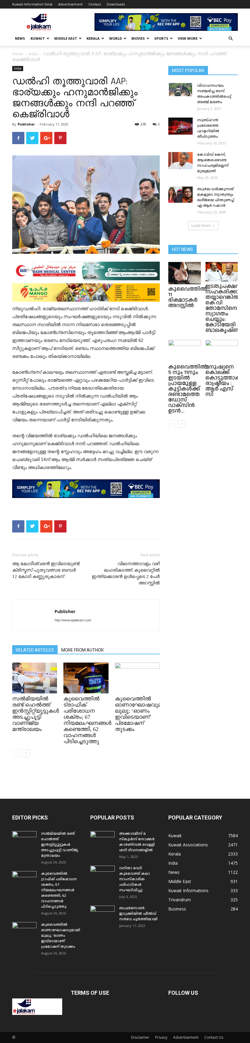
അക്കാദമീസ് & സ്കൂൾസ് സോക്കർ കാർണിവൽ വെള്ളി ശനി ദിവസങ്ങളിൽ (137, 842)
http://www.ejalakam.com (73, 620)
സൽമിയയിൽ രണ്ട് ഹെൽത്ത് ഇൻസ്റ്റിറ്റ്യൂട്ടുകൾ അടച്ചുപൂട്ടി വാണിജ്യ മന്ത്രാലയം (35, 714)
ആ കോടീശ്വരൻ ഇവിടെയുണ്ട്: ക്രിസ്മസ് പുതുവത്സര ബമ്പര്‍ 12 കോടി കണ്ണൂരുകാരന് (46, 570)
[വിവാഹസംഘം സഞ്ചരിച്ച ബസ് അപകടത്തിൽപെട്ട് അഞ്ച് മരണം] (180, 89)
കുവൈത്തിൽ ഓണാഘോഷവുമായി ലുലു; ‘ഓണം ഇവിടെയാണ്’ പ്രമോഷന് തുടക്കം (143, 714)
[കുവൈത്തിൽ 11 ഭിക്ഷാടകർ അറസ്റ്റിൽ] (184, 273)
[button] (230, 39)
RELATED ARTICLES (35, 650)
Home (17, 53)
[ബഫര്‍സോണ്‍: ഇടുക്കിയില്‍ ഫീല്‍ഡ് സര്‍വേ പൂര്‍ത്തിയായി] (102, 914)
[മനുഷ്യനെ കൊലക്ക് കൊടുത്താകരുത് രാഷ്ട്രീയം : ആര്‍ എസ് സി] (221, 351)
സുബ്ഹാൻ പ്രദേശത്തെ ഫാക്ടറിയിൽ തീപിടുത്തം (208, 128)
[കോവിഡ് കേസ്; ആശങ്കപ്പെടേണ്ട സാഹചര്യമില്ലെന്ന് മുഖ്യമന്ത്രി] (180, 160)
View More (188, 38)
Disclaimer (140, 1037)
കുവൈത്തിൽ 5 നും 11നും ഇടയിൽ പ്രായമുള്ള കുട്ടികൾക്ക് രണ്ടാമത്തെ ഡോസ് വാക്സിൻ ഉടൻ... (187, 389)
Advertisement (70, 4)
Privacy (161, 1037)
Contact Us (213, 1037)
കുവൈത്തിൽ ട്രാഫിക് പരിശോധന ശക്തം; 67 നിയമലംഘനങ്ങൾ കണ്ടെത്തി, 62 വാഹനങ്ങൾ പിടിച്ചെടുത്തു (87, 720)
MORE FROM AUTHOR (82, 650)
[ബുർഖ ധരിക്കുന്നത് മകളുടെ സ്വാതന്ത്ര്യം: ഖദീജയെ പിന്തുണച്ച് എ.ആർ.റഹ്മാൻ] (180, 195)
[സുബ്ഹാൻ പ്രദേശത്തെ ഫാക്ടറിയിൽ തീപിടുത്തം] (180, 126)
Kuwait (37, 38)
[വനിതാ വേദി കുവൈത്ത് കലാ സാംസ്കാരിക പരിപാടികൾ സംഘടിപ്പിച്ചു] (102, 874)
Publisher (26, 124)
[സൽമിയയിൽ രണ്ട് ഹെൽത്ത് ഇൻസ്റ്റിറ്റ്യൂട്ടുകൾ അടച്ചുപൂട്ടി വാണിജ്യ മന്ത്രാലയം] (34, 678)
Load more (201, 225)
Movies (138, 38)
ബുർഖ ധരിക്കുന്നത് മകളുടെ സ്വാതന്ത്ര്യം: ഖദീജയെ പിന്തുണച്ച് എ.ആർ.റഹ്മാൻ (215, 197)
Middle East (65, 38)
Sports (161, 38)
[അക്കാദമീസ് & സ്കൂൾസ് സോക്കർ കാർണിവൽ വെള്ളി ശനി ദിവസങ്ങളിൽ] (102, 839)
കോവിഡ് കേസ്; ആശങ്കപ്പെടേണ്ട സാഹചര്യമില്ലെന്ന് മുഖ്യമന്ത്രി (213, 163)
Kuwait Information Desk (32, 4)
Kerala (93, 38)
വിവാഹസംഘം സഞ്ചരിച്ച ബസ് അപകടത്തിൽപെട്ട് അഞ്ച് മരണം (214, 94)
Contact (94, 4)
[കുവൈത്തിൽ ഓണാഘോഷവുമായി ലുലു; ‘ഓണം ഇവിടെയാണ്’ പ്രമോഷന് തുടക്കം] (137, 678)
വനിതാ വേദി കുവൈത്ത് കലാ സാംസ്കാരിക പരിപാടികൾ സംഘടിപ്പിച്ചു (134, 879)
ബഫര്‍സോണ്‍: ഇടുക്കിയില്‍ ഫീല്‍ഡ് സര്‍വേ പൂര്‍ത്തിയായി (138, 914)
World (115, 38)
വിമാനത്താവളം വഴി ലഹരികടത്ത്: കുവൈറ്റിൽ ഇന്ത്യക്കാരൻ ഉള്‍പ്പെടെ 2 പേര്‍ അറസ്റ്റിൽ (126, 573)
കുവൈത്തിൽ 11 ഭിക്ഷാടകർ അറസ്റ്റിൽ (187, 297)
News (20, 38)
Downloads (116, 4)
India (33, 53)
